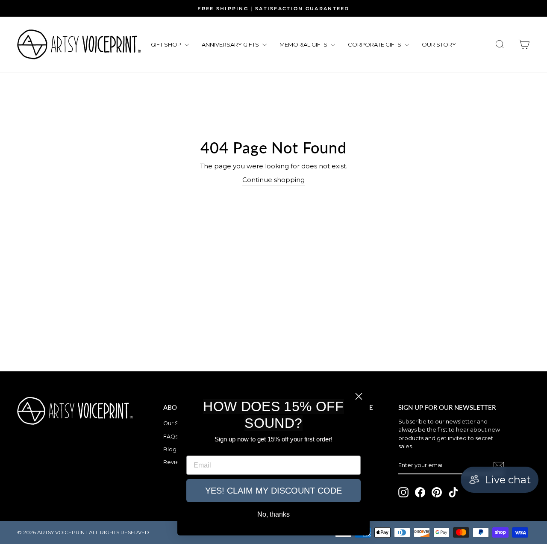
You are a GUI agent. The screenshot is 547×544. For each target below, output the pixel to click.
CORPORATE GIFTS (375, 44)
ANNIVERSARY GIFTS (231, 44)
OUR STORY (439, 44)
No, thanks (273, 514)
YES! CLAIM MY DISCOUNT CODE (273, 490)
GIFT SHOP (166, 44)
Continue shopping (273, 180)
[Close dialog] (358, 396)
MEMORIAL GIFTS (304, 44)
